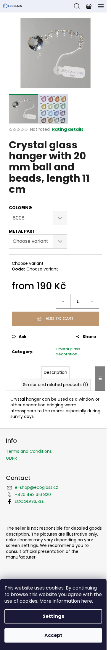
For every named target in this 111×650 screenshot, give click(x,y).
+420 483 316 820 (33, 494)
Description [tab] (55, 372)
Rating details (67, 129)
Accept (53, 635)
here (86, 601)
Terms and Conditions (29, 451)
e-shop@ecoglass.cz (36, 487)
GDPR (11, 458)
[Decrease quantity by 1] (63, 301)
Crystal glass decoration (68, 351)
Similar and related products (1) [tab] (55, 385)
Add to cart (60, 318)
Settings (53, 616)
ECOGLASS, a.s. (30, 501)
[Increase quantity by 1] (92, 301)
